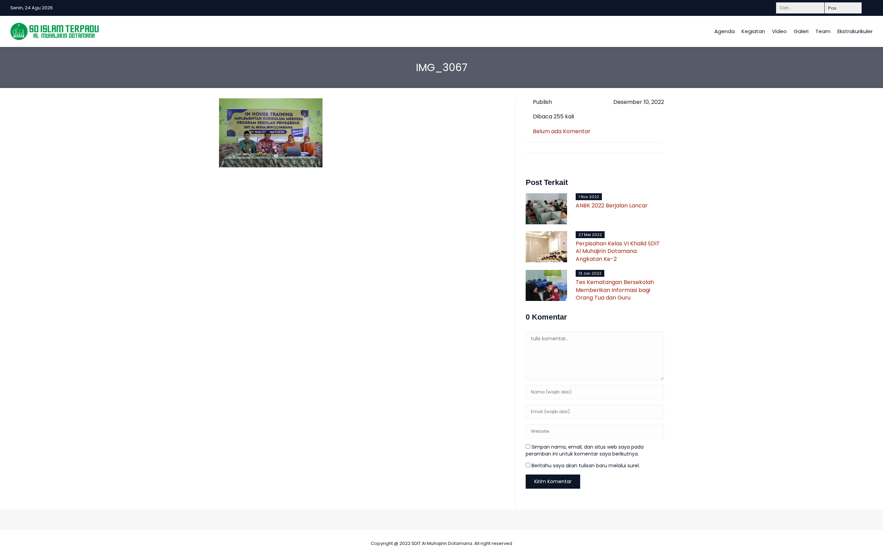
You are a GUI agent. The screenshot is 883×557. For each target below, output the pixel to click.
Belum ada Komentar (562, 131)
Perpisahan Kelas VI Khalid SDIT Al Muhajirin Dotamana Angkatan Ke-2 (618, 251)
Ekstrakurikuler (855, 31)
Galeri (801, 31)
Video (779, 31)
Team (823, 31)
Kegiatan (753, 31)
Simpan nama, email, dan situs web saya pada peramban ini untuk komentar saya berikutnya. (585, 450)
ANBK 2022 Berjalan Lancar (612, 205)
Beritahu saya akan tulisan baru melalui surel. (586, 465)
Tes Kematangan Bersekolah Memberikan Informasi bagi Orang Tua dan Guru (615, 290)
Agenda (724, 31)
